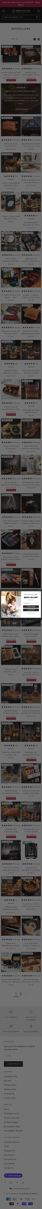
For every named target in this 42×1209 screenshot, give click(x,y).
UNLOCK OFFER (31, 606)
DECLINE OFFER (31, 610)
